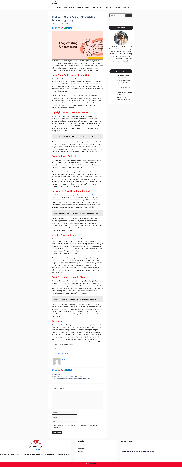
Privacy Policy (81, 451)
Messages (80, 7)
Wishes (87, 7)
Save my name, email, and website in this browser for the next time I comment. (77, 426)
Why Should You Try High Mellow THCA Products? (68, 376)
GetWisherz (92, 464)
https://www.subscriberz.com (62, 353)
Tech (93, 7)
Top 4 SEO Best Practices (123, 87)
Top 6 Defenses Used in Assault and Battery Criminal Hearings (124, 92)
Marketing (57, 374)
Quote (65, 7)
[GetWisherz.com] (55, 2)
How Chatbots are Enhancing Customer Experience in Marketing (72, 378)
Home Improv (109, 7)
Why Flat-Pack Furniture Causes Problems (133, 446)
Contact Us (125, 7)
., (120, 49)
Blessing (72, 7)
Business (99, 7)
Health (117, 7)
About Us (80, 446)
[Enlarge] (126, 33)
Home (59, 7)
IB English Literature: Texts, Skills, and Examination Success (124, 82)
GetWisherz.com (66, 2)
